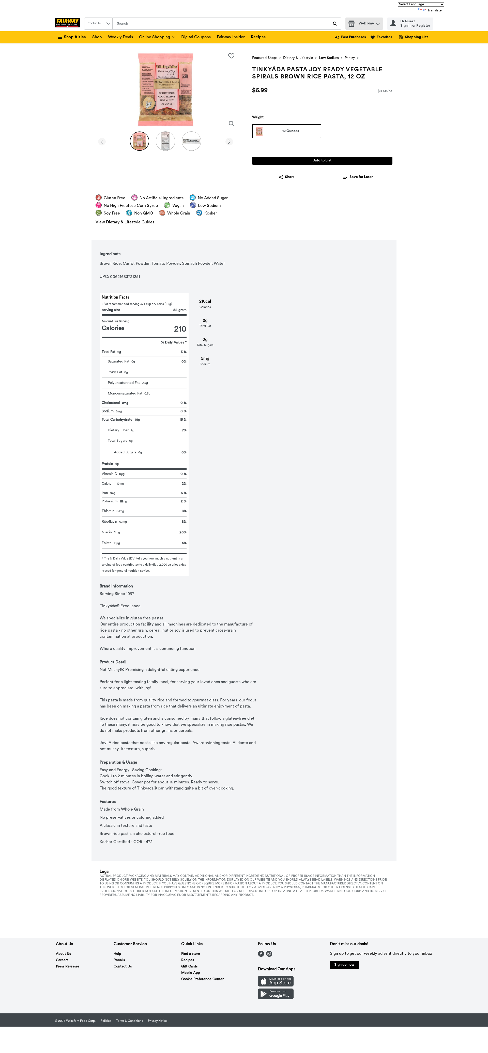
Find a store (190, 954)
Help (117, 954)
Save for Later (361, 177)
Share (290, 177)
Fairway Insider (231, 37)
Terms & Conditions (129, 1021)
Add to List (322, 160)
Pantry (350, 58)
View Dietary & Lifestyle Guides (125, 222)
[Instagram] (269, 956)
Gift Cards (189, 966)
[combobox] (98, 24)
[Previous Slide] (102, 141)
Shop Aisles (75, 37)
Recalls (119, 960)
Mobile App (190, 973)
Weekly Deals (120, 37)
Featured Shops (264, 58)
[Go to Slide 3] (191, 141)
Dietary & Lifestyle (298, 58)
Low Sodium (329, 58)
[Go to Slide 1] (139, 141)
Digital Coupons (196, 37)
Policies (106, 1021)
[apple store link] (276, 985)
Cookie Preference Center (202, 979)
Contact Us (123, 966)
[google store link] (276, 998)
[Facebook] (261, 956)
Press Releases (67, 966)
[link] (350, 37)
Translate (435, 10)
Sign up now (344, 965)
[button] (378, 22)
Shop (97, 37)
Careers (62, 960)
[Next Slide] (229, 141)
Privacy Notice (157, 1021)
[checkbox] (231, 56)
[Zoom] (231, 123)
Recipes (258, 37)
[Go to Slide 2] (165, 141)
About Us (63, 954)
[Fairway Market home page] (68, 23)
